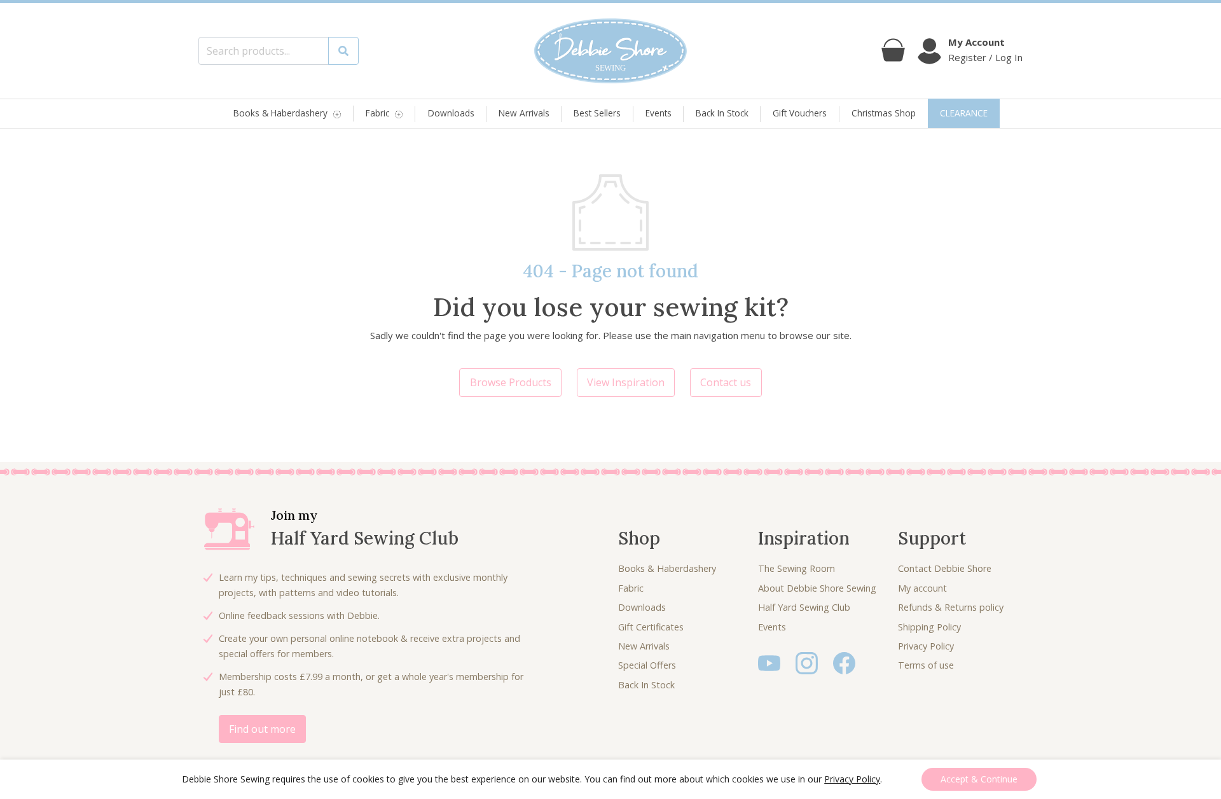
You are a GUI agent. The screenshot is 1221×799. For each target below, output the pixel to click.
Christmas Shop (884, 113)
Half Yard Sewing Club (804, 607)
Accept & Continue (979, 779)
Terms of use (926, 665)
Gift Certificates (651, 627)
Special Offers (647, 665)
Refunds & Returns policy (951, 607)
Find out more (262, 729)
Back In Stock (722, 113)
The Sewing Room (796, 568)
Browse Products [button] (510, 382)
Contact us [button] (725, 382)
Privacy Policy (926, 646)
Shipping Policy (929, 627)
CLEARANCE (964, 113)
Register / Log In (985, 57)
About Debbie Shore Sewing (817, 588)
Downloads (451, 113)
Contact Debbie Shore (944, 568)
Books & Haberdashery (280, 114)
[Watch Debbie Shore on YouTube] (769, 662)
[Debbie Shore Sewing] (610, 50)
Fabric (377, 114)
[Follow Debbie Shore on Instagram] (807, 662)
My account (922, 588)
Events (658, 113)
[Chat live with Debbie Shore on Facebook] (844, 662)
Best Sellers (597, 113)
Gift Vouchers (800, 113)
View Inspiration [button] (626, 382)
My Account (976, 42)
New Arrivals (524, 113)
